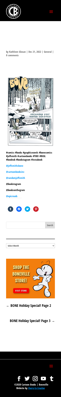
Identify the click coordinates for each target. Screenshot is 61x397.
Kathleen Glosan (17, 51)
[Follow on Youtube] (43, 377)
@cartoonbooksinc (15, 171)
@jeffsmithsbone (14, 165)
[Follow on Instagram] (35, 377)
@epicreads (11, 196)
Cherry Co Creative (36, 388)
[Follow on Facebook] (19, 377)
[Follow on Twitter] (27, 377)
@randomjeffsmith (15, 178)
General (48, 51)
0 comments (12, 55)
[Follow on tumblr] (51, 377)
